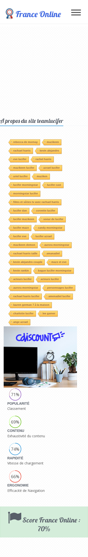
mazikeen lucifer (23, 167)
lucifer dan (20, 210)
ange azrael (20, 321)
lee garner (49, 313)
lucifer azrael (43, 236)
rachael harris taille (25, 253)
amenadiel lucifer (59, 296)
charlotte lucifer (23, 313)
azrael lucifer (51, 167)
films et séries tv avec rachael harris (36, 202)
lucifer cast (54, 184)
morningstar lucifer (25, 193)
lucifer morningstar (25, 184)
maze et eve (58, 262)
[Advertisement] (44, 70)
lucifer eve (19, 236)
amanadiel (53, 253)
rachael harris (22, 150)
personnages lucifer (60, 287)
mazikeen (53, 142)
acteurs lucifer (22, 279)
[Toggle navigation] (76, 13)
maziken (42, 176)
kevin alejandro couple (27, 262)
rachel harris (43, 159)
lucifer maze (21, 227)
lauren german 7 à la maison (31, 304)
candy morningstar (50, 227)
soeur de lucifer (53, 219)
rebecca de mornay (25, 142)
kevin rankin (21, 270)
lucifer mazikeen (23, 219)
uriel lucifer (20, 176)
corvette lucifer (45, 210)
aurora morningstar (56, 244)
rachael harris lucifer (26, 296)
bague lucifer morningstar (54, 270)
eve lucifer (19, 159)
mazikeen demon (24, 244)
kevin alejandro (49, 150)
